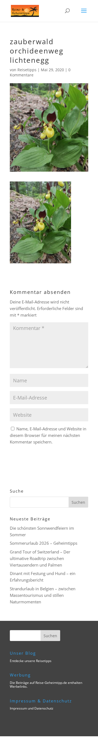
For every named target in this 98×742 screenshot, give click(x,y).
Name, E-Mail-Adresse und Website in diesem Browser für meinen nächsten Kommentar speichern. (48, 435)
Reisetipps (26, 69)
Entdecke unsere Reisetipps (30, 660)
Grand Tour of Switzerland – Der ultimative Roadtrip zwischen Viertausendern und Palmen (40, 558)
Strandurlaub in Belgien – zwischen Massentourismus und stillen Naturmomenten (42, 595)
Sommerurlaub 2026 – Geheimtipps (43, 543)
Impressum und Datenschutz (31, 708)
